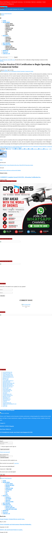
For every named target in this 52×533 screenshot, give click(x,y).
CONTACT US (6, 53)
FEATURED (7, 389)
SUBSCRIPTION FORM (11, 49)
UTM (5, 405)
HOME (4, 21)
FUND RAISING (7, 390)
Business (6, 378)
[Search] (0, 56)
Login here (16, 463)
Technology (6, 400)
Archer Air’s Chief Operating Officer (15, 146)
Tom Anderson (18, 147)
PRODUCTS (6, 35)
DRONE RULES (7, 386)
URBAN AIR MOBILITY (9, 403)
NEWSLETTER (8, 46)
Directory (5, 52)
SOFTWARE (8, 38)
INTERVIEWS (8, 29)
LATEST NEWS (9, 24)
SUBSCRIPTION (7, 44)
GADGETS (7, 37)
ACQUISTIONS (7, 372)
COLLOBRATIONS (8, 380)
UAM (5, 401)
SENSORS (7, 40)
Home (1, 59)
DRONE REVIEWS (8, 385)
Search (15, 57)
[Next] (5, 7)
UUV (6, 34)
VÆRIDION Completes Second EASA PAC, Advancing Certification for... (20, 177)
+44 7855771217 (3, 6)
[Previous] (4, 7)
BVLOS (5, 379)
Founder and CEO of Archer (9, 147)
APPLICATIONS (9, 41)
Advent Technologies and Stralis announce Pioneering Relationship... (16, 524)
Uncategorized (7, 402)
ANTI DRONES (6, 43)
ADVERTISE (5, 50)
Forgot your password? (5, 452)
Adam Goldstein (3, 146)
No (10, 469)
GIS (6, 32)
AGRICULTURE (9, 28)
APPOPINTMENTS (8, 377)
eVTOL (7, 31)
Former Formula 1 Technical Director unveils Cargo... (12, 519)
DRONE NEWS (6, 22)
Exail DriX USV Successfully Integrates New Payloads (12, 9)
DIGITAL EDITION (9, 47)
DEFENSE (7, 26)
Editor (6, 70)
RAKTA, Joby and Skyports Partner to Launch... (11, 529)
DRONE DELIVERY (9, 25)
